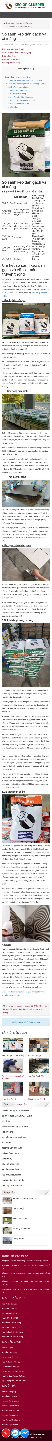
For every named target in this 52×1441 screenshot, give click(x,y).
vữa (40, 1009)
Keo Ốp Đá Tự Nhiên (9, 1396)
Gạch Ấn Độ (7, 1159)
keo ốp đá (25, 1006)
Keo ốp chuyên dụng (11, 59)
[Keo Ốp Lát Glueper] (26, 6)
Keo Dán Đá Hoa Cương (11, 1415)
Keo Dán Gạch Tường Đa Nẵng (13, 1376)
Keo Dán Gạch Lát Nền (10, 1406)
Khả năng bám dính (17, 90)
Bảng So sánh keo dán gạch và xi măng (25, 80)
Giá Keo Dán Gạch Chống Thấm (15, 1111)
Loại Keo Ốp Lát (9, 1099)
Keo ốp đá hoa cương (11, 63)
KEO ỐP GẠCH (35, 1006)
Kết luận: (13, 107)
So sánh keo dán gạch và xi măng (16, 77)
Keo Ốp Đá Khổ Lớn (9, 1304)
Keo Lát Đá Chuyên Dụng (11, 1327)
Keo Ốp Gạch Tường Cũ (11, 1175)
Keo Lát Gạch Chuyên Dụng (12, 1337)
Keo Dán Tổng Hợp (9, 1392)
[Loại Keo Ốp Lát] (13, 1089)
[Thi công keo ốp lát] (39, 1089)
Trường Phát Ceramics (33, 1437)
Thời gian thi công (17, 94)
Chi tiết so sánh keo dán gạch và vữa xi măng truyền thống (25, 84)
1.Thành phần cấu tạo (18, 87)
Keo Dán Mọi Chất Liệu (10, 1411)
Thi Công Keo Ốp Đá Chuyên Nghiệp (17, 53)
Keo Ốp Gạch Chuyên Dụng (12, 1332)
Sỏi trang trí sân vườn (12, 1148)
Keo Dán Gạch (8, 1132)
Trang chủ (10, 23)
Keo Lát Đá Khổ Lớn (9, 1309)
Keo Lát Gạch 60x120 (10, 1318)
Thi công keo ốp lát (36, 1099)
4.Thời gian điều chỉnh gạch (20, 97)
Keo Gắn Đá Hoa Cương (11, 1420)
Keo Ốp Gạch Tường (10, 1170)
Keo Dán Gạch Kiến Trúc (11, 1425)
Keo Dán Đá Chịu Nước (10, 1401)
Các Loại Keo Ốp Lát (10, 1164)
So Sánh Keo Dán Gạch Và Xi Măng (17, 1116)
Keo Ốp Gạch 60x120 (10, 1313)
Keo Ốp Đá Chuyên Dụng (11, 1323)
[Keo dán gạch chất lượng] (13, 1045)
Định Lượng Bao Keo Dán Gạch (14, 1381)
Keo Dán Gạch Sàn (36, 1076)
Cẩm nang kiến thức (24, 23)
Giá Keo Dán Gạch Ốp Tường (13, 1371)
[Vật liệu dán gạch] (39, 1045)
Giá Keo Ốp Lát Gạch (10, 1153)
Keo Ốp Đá (6, 1121)
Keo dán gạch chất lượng (13, 1055)
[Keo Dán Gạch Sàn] (39, 1066)
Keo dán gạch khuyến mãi (13, 49)
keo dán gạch (15, 1006)
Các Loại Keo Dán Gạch (12, 1186)
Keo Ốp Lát (6, 1143)
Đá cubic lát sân (9, 56)
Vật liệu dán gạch (35, 1055)
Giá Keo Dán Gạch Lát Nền (13, 1180)
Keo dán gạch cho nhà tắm (14, 1137)
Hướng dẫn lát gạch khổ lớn (15, 1127)
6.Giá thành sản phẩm (18, 104)
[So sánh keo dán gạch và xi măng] (13, 1066)
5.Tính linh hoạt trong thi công (21, 100)
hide (31, 69)
